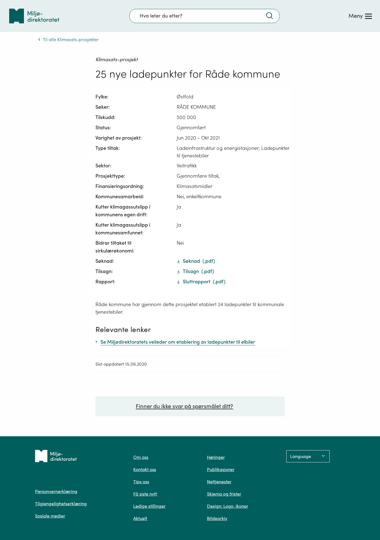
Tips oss (141, 481)
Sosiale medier (50, 516)
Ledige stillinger (149, 506)
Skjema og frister (224, 494)
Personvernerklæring (56, 491)
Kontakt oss (144, 469)
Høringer (216, 457)
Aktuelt (140, 518)
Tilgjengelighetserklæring (61, 503)
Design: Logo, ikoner (227, 506)
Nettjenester (219, 481)
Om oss (140, 457)
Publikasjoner (221, 469)
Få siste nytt (145, 494)
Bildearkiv (217, 518)
